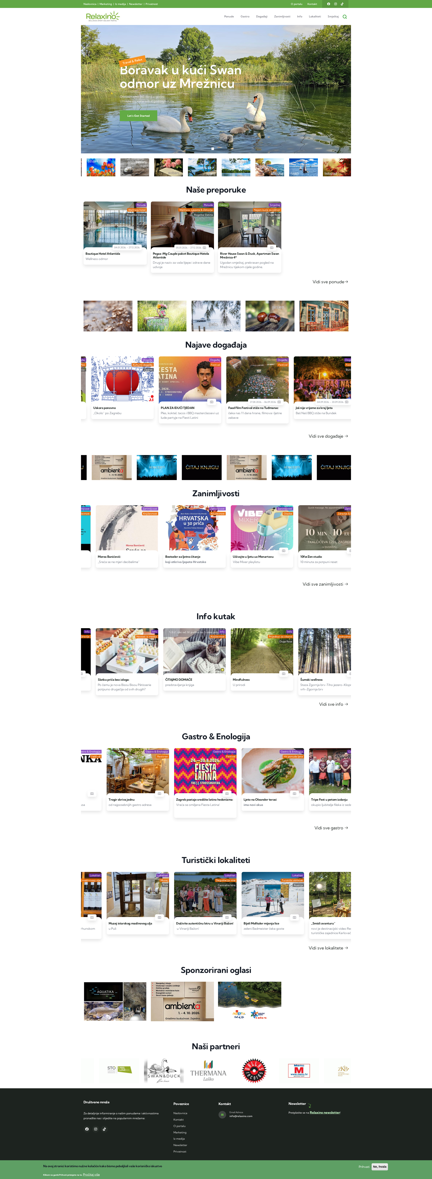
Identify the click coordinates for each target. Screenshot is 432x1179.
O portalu (296, 4)
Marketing (106, 4)
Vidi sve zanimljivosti (323, 584)
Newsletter (135, 4)
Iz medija (120, 4)
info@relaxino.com (241, 1116)
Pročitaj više (91, 1174)
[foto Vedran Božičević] (271, 917)
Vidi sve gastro (329, 827)
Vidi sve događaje (326, 436)
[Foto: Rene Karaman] (271, 794)
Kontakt (312, 4)
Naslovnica (90, 4)
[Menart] (204, 551)
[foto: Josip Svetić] (128, 674)
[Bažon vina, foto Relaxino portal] (136, 917)
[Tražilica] (345, 13)
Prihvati (364, 1167)
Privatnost (152, 4)
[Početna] (97, 16)
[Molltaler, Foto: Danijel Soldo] (204, 917)
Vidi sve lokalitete (326, 947)
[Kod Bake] (339, 917)
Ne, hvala (379, 1166)
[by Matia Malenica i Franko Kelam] (204, 402)
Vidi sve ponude (328, 281)
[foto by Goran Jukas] (204, 794)
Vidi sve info (331, 704)
